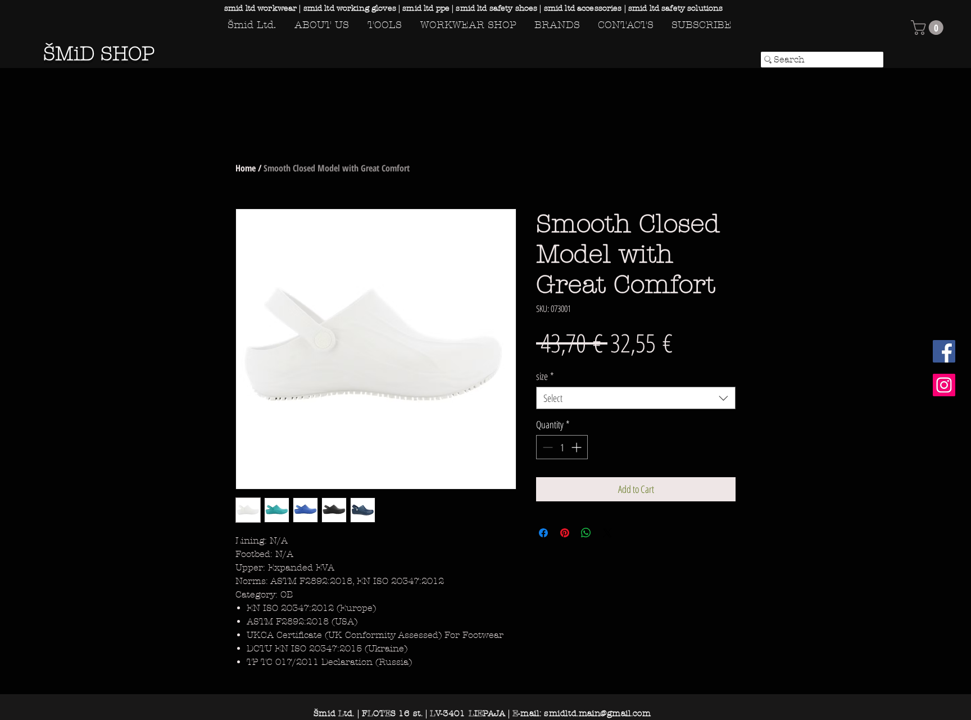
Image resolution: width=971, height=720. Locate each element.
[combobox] (636, 398)
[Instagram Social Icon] (944, 385)
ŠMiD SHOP (99, 53)
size (545, 376)
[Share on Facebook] (543, 533)
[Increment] (577, 447)
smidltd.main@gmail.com (597, 713)
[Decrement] (546, 447)
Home (245, 168)
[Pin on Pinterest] (564, 533)
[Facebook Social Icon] (944, 351)
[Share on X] (607, 533)
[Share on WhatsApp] (586, 533)
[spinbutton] (562, 447)
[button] (929, 27)
